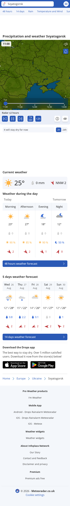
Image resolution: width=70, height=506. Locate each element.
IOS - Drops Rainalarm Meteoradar (35, 417)
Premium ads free (35, 478)
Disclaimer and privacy (35, 464)
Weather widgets (35, 438)
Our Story (35, 452)
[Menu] (66, 4)
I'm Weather (35, 397)
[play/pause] (13, 119)
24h (65, 129)
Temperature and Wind (50, 11)
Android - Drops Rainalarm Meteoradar (35, 411)
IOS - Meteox (35, 423)
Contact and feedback (35, 458)
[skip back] (5, 119)
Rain (30, 11)
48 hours (7, 11)
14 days (20, 11)
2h (58, 129)
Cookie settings (35, 495)
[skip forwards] (20, 119)
